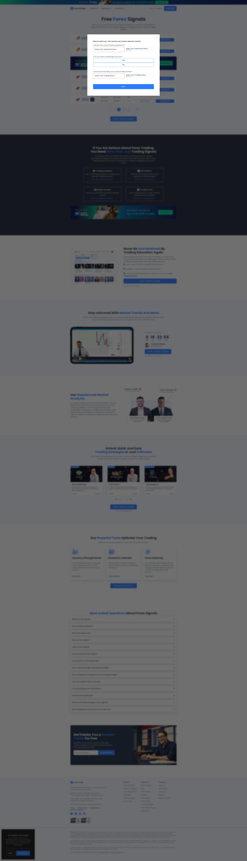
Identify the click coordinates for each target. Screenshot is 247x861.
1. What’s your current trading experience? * (109, 45)
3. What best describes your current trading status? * (113, 71)
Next (123, 87)
